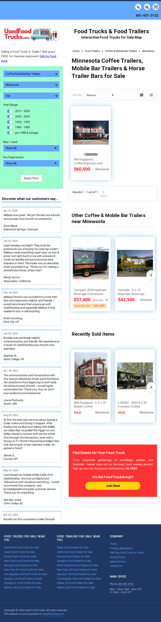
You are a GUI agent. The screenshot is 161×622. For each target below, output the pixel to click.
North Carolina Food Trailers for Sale (77, 565)
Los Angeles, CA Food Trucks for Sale (25, 574)
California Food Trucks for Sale (21, 547)
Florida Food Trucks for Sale (20, 556)
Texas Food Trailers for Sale (72, 547)
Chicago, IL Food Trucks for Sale (22, 582)
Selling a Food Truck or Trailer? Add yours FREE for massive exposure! (28, 56)
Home (113, 543)
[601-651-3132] (138, 7)
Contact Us (116, 565)
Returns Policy (118, 561)
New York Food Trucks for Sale (21, 560)
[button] (104, 132)
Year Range (10, 104)
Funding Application (121, 548)
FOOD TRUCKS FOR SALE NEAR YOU (24, 538)
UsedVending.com (53, 613)
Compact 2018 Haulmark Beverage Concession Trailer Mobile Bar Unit (90, 294)
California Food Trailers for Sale (75, 552)
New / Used (10, 142)
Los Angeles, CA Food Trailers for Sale (79, 578)
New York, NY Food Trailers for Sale (77, 569)
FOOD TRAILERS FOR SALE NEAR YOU (78, 538)
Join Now (113, 486)
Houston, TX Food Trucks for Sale (23, 578)
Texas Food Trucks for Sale (19, 552)
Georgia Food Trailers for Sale (74, 560)
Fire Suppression (13, 157)
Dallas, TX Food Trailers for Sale (75, 582)
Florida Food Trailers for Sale (73, 556)
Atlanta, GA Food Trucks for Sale (22, 587)
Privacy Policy (117, 557)
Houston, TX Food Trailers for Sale (76, 574)
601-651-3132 (126, 583)
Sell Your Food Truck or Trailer (127, 552)
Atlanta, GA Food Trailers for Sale (76, 587)
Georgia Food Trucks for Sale (20, 565)
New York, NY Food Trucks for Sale (23, 569)
